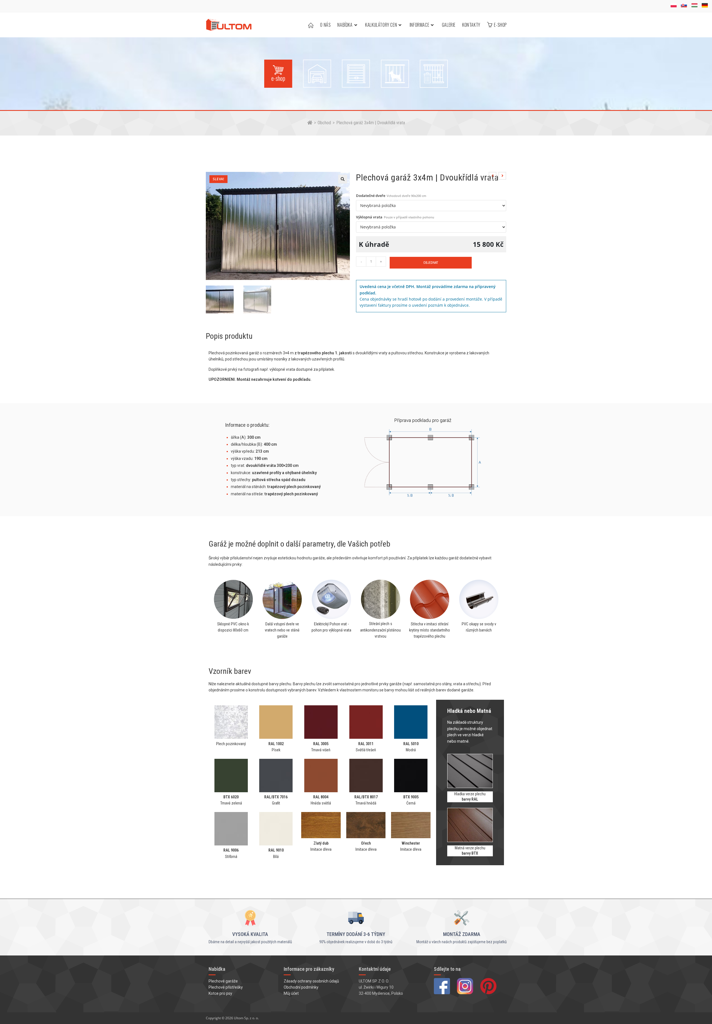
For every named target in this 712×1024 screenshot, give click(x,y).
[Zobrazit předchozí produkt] (492, 176)
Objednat (430, 263)
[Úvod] (309, 122)
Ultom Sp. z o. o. (246, 1018)
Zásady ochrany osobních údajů (311, 981)
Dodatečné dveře (391, 195)
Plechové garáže (223, 981)
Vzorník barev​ (230, 671)
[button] (342, 179)
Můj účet (291, 993)
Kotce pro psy (220, 993)
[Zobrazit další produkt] (502, 176)
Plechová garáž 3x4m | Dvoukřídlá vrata (370, 122)
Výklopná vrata (395, 217)
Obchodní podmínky (301, 987)
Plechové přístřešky (226, 987)
